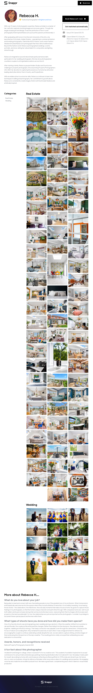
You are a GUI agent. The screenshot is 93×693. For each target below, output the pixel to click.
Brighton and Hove (45, 20)
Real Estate (9, 98)
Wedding (8, 101)
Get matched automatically (76, 26)
